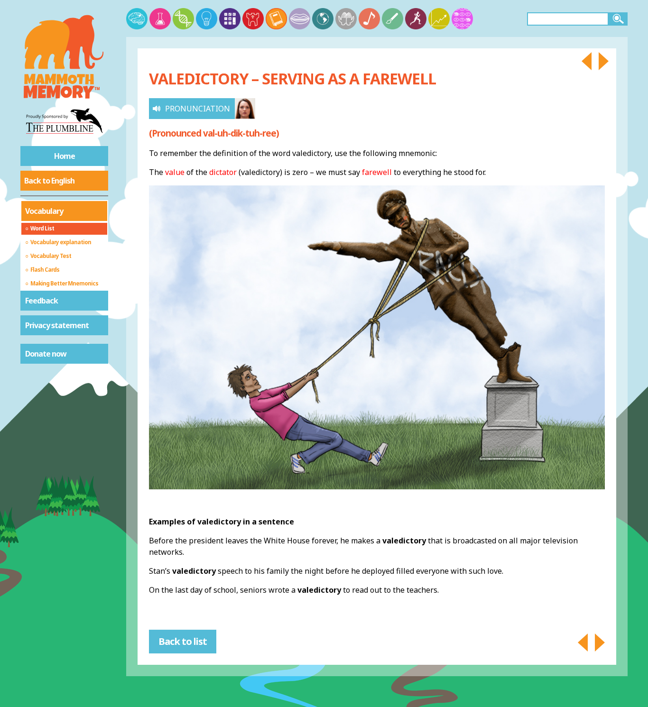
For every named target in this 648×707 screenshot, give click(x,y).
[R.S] (346, 18)
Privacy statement (57, 325)
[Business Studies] (439, 18)
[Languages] (299, 18)
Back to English (49, 180)
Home (64, 156)
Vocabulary (44, 211)
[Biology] (183, 18)
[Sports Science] (415, 18)
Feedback (41, 300)
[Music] (369, 18)
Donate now (45, 354)
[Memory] (137, 18)
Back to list (182, 641)
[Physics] (206, 18)
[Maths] (230, 18)
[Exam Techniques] (462, 18)
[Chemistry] (160, 18)
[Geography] (322, 18)
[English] (276, 18)
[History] (253, 18)
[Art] (392, 18)
